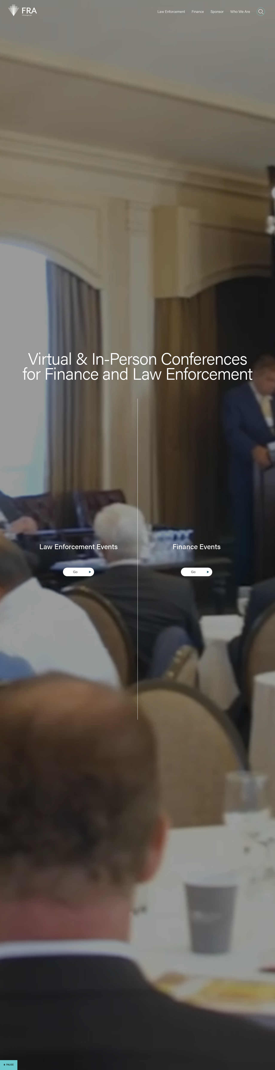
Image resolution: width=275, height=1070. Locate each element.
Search (261, 12)
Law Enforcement (171, 11)
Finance (198, 11)
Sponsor (217, 11)
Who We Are (240, 11)
